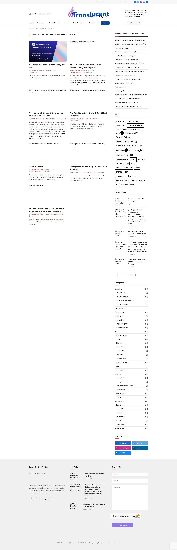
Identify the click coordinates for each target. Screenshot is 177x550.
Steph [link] (33, 70)
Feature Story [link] (35, 171)
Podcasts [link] (119, 355)
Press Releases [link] (55, 23)
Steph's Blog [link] (51, 70)
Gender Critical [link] (123, 137)
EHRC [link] (118, 133)
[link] (135, 2)
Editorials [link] (119, 343)
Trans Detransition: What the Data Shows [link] (137, 200)
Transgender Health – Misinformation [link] (127, 67)
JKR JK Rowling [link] (120, 155)
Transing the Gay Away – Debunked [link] (126, 60)
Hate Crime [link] (137, 146)
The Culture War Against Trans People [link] (127, 99)
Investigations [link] (78, 23)
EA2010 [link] (118, 129)
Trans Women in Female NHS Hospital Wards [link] (129, 71)
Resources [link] (93, 23)
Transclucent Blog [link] (92, 119)
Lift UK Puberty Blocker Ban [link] (125, 300)
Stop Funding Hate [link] (122, 304)
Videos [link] (118, 366)
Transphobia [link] (122, 180)
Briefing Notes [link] (132, 121)
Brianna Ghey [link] (120, 121)
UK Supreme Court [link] (127, 185)
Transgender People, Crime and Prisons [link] (128, 106)
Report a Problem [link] (108, 543)
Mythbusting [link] (120, 393)
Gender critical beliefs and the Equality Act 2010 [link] (130, 44)
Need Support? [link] (113, 2)
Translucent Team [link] (77, 70)
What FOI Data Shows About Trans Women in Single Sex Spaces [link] (85, 66)
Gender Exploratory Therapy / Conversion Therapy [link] (131, 95)
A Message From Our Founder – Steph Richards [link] (137, 233)
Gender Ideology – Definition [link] (124, 83)
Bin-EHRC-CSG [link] (121, 293)
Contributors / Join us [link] (99, 2)
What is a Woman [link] (120, 87)
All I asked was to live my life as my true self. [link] (47, 66)
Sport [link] (137, 168)
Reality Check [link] (119, 370)
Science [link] (133, 164)
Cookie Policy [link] (89, 543)
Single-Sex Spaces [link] (122, 324)
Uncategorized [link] (119, 428)
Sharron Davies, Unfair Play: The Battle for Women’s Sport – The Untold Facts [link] (46, 210)
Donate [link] (105, 23)
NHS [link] (133, 159)
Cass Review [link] (120, 126)
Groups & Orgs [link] (121, 389)
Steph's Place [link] (119, 401)
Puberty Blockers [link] (122, 164)
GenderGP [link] (120, 145)
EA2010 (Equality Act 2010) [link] (132, 129)
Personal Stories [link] (121, 351)
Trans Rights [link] (139, 180)
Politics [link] (142, 159)
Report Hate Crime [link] (126, 2)
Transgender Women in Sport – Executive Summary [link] (88, 168)
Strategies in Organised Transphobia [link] (127, 52)
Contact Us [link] (117, 543)
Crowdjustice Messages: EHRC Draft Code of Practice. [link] (136, 262)
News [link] (66, 23)
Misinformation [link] (122, 160)
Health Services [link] (120, 150)
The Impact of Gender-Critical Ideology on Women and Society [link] (46, 114)
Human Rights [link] (135, 150)
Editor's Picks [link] (91, 172)
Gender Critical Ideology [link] (126, 141)
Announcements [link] (121, 335)
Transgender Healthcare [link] (126, 176)
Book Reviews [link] (120, 405)
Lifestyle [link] (119, 413)
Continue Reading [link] (87, 83)
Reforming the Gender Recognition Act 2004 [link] (129, 63)
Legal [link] (130, 154)
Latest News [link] (120, 347)
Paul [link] (72, 172)
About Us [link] (40, 23)
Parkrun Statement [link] (37, 166)
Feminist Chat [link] (120, 409)
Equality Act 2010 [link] (130, 133)
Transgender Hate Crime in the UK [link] (126, 75)
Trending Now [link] (59, 214)
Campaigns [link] (118, 289)
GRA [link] (128, 146)
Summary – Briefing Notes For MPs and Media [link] (130, 40)
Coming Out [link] (120, 382)
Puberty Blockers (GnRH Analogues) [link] (126, 102)
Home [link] (31, 23)
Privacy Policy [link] (98, 543)
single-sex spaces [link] (124, 167)
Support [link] (118, 397)
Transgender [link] (122, 172)
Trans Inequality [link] (120, 91)
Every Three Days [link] (122, 297)
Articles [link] (118, 339)
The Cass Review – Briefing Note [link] (125, 56)
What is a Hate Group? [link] (122, 48)
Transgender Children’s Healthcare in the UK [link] (129, 79)
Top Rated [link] (118, 420)
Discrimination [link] (135, 125)
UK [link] (116, 185)
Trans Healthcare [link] (122, 328)
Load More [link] (130, 275)
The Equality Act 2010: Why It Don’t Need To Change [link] (88, 114)
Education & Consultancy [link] (124, 386)
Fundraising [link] (118, 316)
